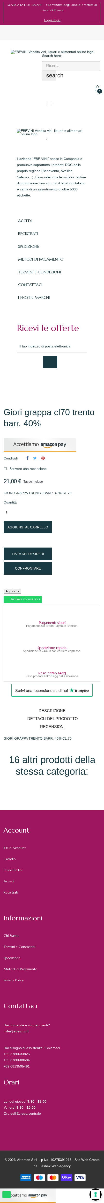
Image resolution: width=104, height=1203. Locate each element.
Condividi (27, 458)
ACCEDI (25, 220)
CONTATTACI (30, 284)
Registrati (11, 892)
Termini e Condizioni (19, 947)
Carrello (10, 859)
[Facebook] (19, 381)
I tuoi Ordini (13, 870)
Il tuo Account (15, 848)
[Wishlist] (47, 137)
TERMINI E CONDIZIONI (39, 272)
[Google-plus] (40, 381)
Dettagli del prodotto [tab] (52, 719)
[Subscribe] (50, 362)
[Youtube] (61, 381)
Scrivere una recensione (25, 468)
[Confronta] (56, 137)
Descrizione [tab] (52, 711)
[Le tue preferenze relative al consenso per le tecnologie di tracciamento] (95, 1194)
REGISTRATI (28, 233)
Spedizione (12, 958)
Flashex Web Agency (54, 1166)
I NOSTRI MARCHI (34, 297)
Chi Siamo (11, 935)
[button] (52, 20)
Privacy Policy (14, 980)
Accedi (9, 881)
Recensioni (52, 727)
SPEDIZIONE (28, 246)
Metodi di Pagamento (20, 969)
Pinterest (43, 458)
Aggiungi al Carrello (27, 527)
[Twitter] (30, 381)
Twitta (35, 458)
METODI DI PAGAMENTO (40, 259)
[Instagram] (51, 381)
